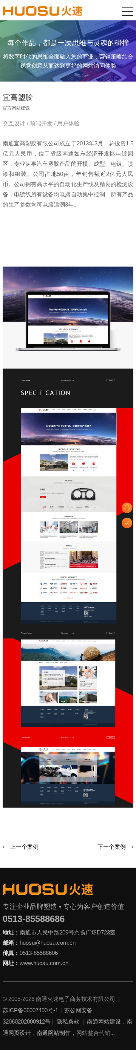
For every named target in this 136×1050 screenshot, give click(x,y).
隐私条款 (68, 1021)
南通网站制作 (54, 1033)
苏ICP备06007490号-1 (30, 1010)
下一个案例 (111, 846)
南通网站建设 (104, 1021)
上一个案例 (24, 846)
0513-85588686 (34, 919)
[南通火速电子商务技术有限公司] (43, 10)
